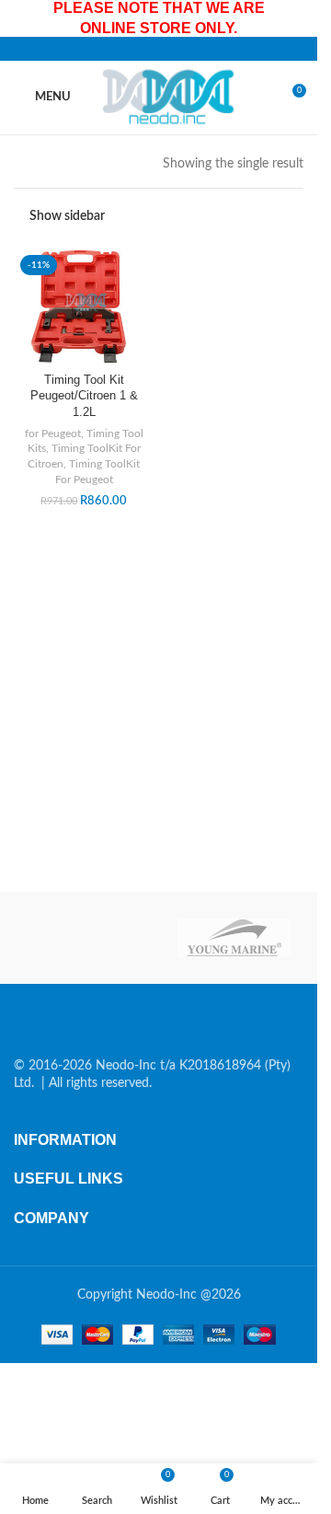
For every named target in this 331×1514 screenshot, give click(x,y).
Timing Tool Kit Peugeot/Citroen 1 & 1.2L (84, 396)
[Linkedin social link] (181, 49)
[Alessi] (83, 938)
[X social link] (137, 49)
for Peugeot (53, 433)
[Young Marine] (235, 938)
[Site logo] (171, 96)
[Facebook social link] (115, 49)
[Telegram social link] (203, 49)
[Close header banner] (294, 18)
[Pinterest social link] (159, 49)
